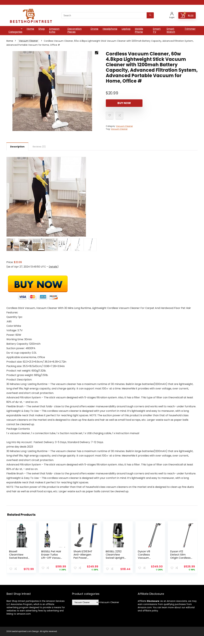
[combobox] (109, 602)
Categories (15, 32)
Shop (41, 29)
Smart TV (157, 30)
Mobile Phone (139, 30)
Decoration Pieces (74, 30)
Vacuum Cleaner (28, 40)
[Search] (150, 15)
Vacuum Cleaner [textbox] (109, 602)
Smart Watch (171, 30)
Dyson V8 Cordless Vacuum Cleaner (144, 556)
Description (17, 146)
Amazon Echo (54, 30)
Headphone (110, 29)
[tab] (17, 146)
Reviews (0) (39, 146)
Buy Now (124, 103)
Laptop (126, 29)
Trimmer (190, 29)
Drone (94, 29)
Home (30, 29)
